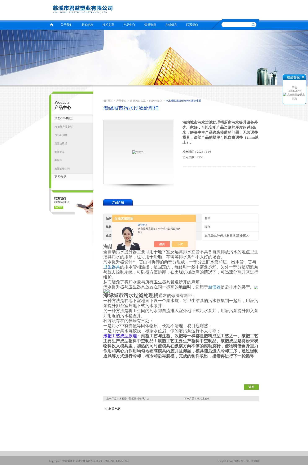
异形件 (58, 160)
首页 (51, 24)
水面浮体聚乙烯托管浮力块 (134, 398)
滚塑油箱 (59, 151)
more (59, 207)
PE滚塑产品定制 (63, 126)
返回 (251, 387)
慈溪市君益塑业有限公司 (100, 9)
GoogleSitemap (225, 461)
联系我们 (192, 24)
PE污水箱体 (60, 135)
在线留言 (171, 24)
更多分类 (60, 176)
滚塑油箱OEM (62, 168)
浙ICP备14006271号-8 (117, 461)
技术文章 (108, 24)
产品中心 (129, 24)
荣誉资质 (150, 24)
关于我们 (66, 24)
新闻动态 (87, 24)
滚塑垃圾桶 (60, 143)
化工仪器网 (252, 461)
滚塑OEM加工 (63, 118)
